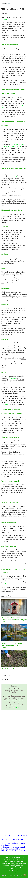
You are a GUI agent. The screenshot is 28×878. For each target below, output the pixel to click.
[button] (26, 3)
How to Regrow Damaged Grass (13, 669)
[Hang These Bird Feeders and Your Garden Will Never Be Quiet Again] (14, 607)
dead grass (20, 550)
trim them (4, 584)
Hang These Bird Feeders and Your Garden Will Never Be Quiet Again (14, 620)
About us (5, 875)
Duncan (4, 19)
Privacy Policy (21, 875)
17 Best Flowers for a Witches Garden (13, 851)
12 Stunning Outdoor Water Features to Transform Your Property (11, 645)
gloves (7, 404)
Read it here (17, 708)
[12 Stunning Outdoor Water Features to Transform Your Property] (14, 633)
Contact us (12, 875)
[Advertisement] (14, 727)
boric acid (12, 378)
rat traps (17, 177)
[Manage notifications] (24, 875)
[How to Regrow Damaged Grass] (14, 658)
